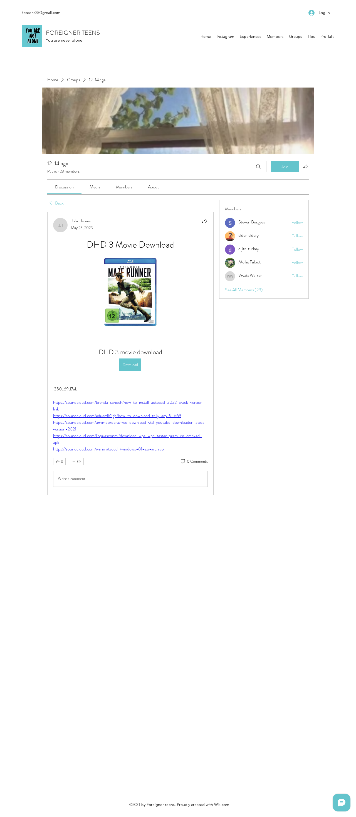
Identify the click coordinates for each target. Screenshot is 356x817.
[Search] (258, 166)
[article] (130, 353)
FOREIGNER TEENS (73, 32)
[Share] (204, 221)
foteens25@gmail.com (41, 12)
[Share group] (305, 166)
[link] (64, 187)
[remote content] (130, 292)
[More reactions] (76, 461)
